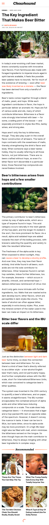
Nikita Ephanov (10, 25)
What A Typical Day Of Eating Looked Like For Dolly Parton (36, 512)
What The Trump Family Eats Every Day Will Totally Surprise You (36, 479)
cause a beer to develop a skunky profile (26, 258)
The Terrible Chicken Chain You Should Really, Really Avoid (11, 512)
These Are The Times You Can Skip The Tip (11, 478)
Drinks (4, 10)
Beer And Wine (15, 10)
